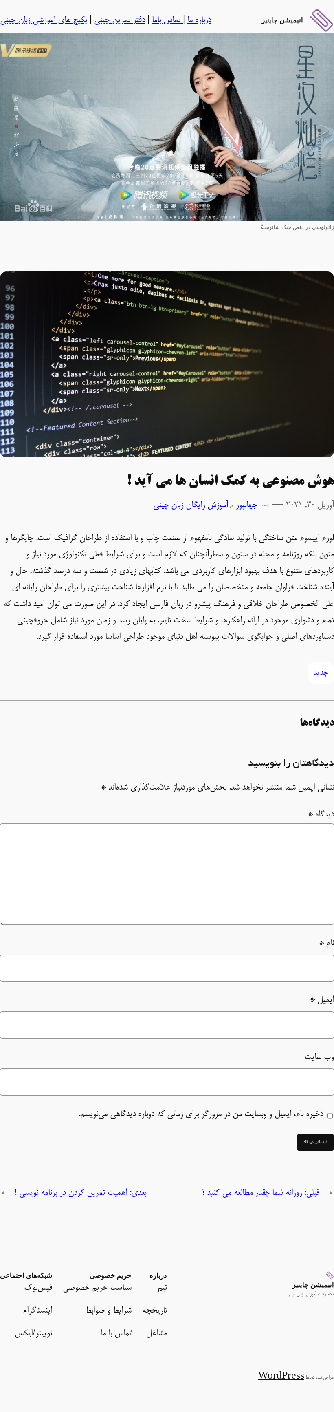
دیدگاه (321, 815)
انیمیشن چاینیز (282, 20)
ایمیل (322, 1000)
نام (326, 943)
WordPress (281, 1377)
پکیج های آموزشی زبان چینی (43, 20)
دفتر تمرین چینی (119, 20)
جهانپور (246, 505)
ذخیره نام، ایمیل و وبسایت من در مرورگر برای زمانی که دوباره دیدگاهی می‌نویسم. (201, 1114)
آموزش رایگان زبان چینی (190, 505)
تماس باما (167, 20)
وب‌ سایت (319, 1057)
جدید (320, 673)
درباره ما (199, 20)
